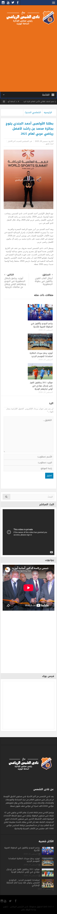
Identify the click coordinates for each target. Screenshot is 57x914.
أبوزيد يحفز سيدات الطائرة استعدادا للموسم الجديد (41, 354)
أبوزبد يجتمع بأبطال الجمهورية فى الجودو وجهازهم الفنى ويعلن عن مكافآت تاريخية (15, 281)
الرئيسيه (48, 112)
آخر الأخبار (11, 141)
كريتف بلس (25, 909)
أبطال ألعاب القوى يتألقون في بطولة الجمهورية (44, 279)
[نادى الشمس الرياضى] (28, 17)
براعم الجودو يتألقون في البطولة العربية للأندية (42, 325)
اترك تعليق (49, 144)
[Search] (6, 497)
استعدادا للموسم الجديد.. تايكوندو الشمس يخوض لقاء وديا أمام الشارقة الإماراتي (23, 883)
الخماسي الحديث (33, 112)
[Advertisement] (28, 57)
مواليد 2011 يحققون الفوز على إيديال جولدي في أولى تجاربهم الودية (41, 386)
